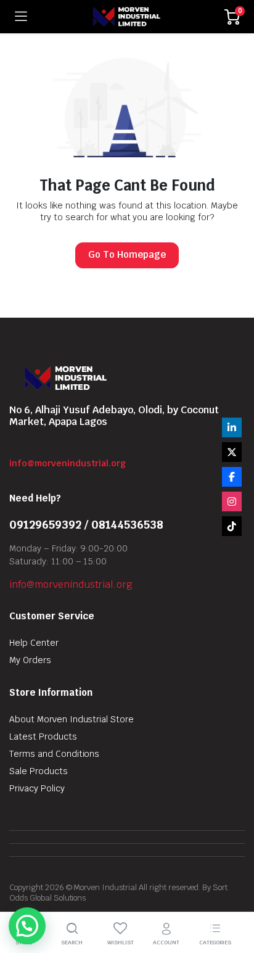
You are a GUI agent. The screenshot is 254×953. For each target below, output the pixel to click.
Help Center (34, 642)
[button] (27, 925)
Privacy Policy (37, 788)
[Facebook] (232, 477)
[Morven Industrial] (126, 17)
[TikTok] (232, 526)
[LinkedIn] (232, 427)
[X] (232, 452)
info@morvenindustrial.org (67, 463)
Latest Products (43, 736)
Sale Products (38, 771)
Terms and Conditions (54, 753)
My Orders (30, 660)
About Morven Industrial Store (71, 719)
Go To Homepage (127, 254)
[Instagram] (232, 501)
